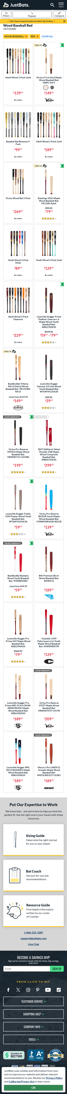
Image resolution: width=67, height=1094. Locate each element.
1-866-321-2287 (33, 932)
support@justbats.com (34, 938)
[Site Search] (52, 5)
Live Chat (33, 944)
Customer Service (32, 1001)
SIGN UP (56, 969)
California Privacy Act (21, 1081)
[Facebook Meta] (8, 990)
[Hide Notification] (64, 21)
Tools (32, 1039)
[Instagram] (28, 990)
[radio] (46, 87)
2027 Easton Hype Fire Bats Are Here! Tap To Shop (31, 21)
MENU (62, 5)
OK (33, 1087)
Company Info (32, 1026)
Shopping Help (32, 1014)
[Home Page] (16, 5)
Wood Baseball (14, 36)
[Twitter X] (18, 990)
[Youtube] (48, 990)
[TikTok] (59, 990)
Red (33, 36)
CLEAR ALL (47, 36)
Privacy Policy (54, 1077)
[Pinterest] (37, 990)
